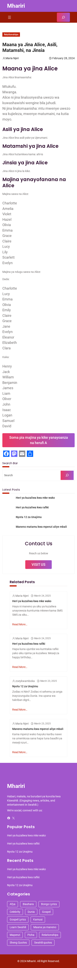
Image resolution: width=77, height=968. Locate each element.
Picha (30, 934)
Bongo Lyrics (49, 904)
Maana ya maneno (44, 927)
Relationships (11, 34)
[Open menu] (9, 17)
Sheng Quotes (18, 942)
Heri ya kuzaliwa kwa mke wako (35, 497)
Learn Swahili (18, 927)
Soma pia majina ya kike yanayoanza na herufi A (38, 440)
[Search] (67, 475)
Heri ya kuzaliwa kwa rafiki (32, 507)
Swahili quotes (43, 942)
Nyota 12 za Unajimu (29, 517)
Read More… (19, 624)
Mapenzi (15, 934)
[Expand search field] (63, 17)
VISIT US (38, 564)
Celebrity (15, 911)
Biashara (28, 904)
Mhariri (16, 6)
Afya (12, 904)
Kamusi (37, 919)
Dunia (31, 911)
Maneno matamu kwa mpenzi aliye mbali (41, 526)
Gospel (46, 911)
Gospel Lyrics (18, 919)
